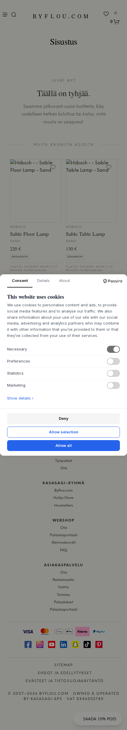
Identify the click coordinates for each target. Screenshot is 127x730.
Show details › (20, 398)
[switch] (113, 349)
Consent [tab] (20, 280)
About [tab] (64, 280)
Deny (64, 418)
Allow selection (63, 432)
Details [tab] (43, 280)
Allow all (64, 445)
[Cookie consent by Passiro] (112, 281)
